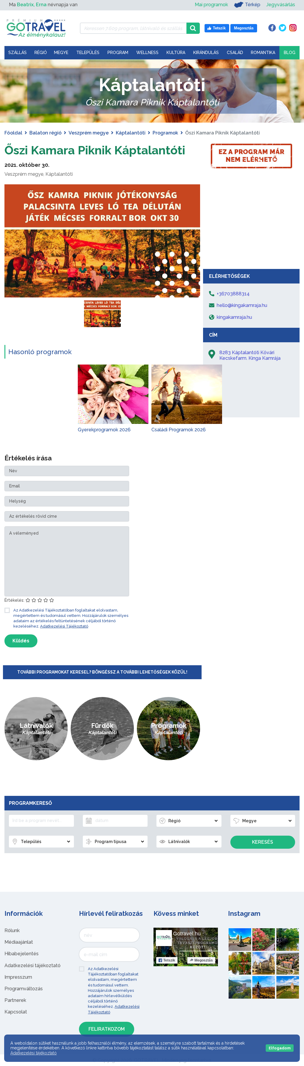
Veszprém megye (89, 133)
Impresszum (18, 977)
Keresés (262, 842)
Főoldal (13, 133)
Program (117, 52)
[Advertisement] (251, 221)
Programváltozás (23, 988)
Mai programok (211, 4)
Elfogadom (280, 1048)
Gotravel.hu (187, 934)
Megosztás (203, 960)
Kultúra (176, 52)
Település (87, 52)
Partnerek (15, 1000)
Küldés (20, 641)
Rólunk (12, 930)
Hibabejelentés (21, 953)
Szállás (17, 52)
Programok (165, 133)
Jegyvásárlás (280, 4)
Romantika (263, 52)
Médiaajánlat (18, 942)
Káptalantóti (130, 133)
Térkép (252, 4)
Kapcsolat (15, 1012)
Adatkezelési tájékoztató (32, 965)
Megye (61, 52)
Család (235, 52)
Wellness (147, 52)
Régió (40, 52)
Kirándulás (206, 52)
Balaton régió (45, 133)
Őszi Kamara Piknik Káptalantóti (94, 150)
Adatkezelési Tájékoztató (64, 626)
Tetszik (169, 960)
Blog (289, 52)
